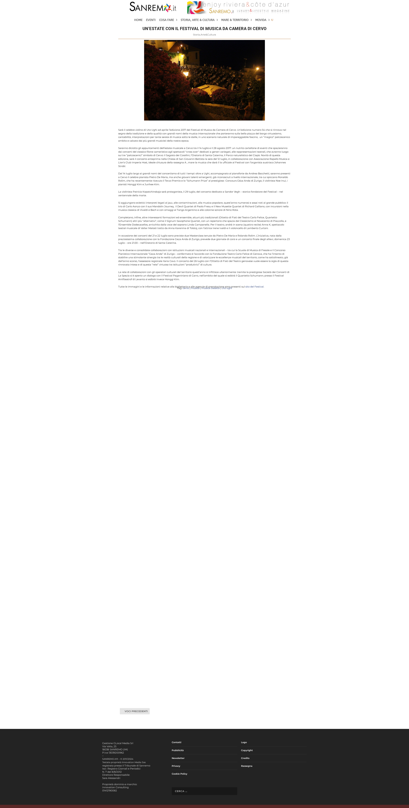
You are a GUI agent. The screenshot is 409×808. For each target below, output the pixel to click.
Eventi (151, 20)
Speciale (213, 691)
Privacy (176, 766)
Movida (260, 20)
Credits (245, 758)
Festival (209, 422)
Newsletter (178, 758)
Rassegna (246, 766)
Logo (244, 742)
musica (195, 288)
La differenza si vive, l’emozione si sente (151, 417)
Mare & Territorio (235, 20)
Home (138, 20)
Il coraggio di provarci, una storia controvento (154, 551)
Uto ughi (227, 288)
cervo (186, 288)
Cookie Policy (179, 773)
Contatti (176, 742)
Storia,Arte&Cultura (204, 34)
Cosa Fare (166, 20)
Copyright (247, 750)
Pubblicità (178, 750)
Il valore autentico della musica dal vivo (150, 685)
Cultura (200, 422)
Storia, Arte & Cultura (198, 20)
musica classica (210, 288)
